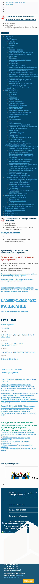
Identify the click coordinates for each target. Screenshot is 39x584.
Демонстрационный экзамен (19, 110)
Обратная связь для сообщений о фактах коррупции (21, 171)
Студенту (12, 96)
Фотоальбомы (14, 43)
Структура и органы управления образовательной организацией (21, 53)
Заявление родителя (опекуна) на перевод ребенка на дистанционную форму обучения (19, 275)
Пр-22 (32, 335)
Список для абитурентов (18, 128)
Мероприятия (14, 116)
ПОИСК (8, 38)
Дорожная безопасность (17, 201)
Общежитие (13, 98)
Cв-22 (3, 337)
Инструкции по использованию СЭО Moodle (18, 432)
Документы (13, 56)
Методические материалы (18, 152)
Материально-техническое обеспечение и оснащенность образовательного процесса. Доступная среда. (23, 68)
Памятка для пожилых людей (11, 369)
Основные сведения (16, 49)
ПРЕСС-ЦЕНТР (11, 40)
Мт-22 (8, 337)
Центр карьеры (14, 99)
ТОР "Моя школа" (16, 139)
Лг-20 (11, 352)
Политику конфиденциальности (14, 576)
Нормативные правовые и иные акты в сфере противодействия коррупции (23, 147)
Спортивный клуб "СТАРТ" (19, 125)
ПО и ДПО (5, 328)
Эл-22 (21, 335)
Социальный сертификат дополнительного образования (20, 142)
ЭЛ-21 (21, 343)
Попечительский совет (17, 103)
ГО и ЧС (12, 202)
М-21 (6, 343)
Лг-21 (11, 343)
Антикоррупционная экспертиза (20, 150)
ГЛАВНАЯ (9, 36)
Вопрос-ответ (9, 4)
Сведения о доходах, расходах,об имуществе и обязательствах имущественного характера (20, 161)
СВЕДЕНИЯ (9, 47)
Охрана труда (14, 199)
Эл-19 (16, 359)
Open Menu (5, 33)
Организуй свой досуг (18, 300)
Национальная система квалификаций (23, 127)
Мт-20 (26, 352)
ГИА (10, 121)
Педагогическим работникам (19, 186)
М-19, (7, 359)
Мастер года (13, 136)
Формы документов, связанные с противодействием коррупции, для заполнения (21, 155)
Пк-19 (11, 359)
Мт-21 (9, 345)
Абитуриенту (13, 92)
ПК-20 (16, 352)
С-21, (2, 343)
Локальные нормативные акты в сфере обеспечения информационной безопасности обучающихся (23, 181)
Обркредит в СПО (15, 134)
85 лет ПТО (13, 117)
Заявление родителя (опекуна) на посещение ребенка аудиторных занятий (17, 280)
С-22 (2, 335)
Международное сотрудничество (20, 83)
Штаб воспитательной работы (20, 137)
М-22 (6, 335)
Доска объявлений (15, 108)
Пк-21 (16, 343)
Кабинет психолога (15, 123)
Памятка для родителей (9, 373)
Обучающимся (14, 188)
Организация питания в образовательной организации (19, 86)
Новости (12, 42)
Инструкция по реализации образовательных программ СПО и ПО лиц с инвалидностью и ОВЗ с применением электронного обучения (19, 289)
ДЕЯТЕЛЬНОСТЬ (11, 90)
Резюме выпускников (16, 101)
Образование (13, 58)
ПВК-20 (32, 352)
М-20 (6, 352)
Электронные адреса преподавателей (14, 311)
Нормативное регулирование (19, 184)
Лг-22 (11, 335)
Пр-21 (14, 345)
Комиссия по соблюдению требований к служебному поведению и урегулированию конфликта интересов (23, 166)
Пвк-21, (3, 345)
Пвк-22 (26, 335)
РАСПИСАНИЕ (13, 306)
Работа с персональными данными (21, 204)
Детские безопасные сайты (18, 193)
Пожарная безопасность (17, 197)
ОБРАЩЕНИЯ (10, 89)
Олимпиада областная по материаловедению (18, 106)
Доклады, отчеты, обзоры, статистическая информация (19, 174)
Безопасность (13, 94)
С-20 (2, 352)
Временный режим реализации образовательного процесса (20, 113)
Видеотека (12, 45)
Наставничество (15, 119)
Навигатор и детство (16, 132)
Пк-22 (16, 335)
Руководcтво (13, 63)
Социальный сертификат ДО (15, 2)
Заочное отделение (7, 325)
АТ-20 (21, 352)
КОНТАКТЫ (9, 215)
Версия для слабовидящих (10, 233)
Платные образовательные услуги (21, 72)
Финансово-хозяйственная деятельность (23, 74)
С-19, (2, 359)
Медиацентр (13, 130)
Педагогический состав (17, 65)
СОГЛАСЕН (28, 581)
